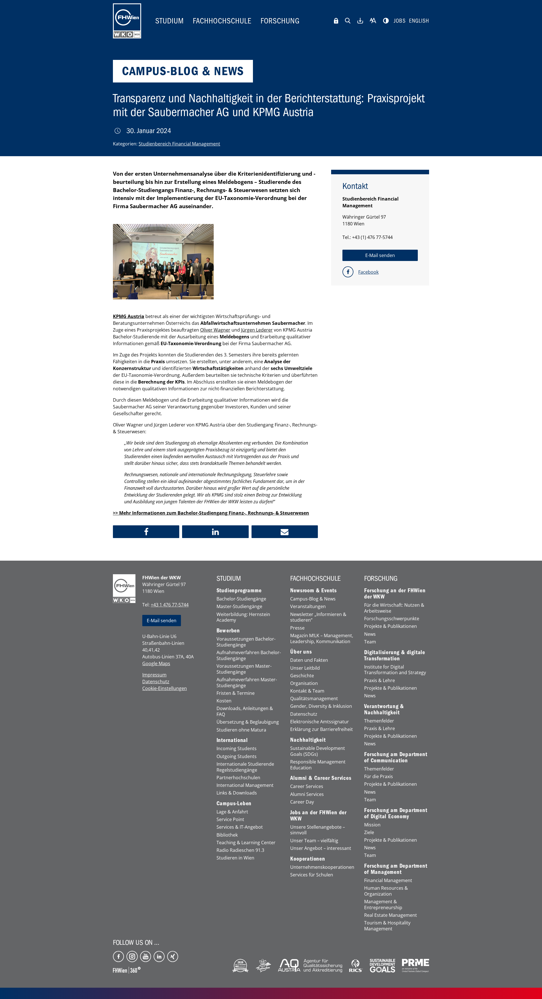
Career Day (302, 802)
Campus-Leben (234, 803)
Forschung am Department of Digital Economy (395, 813)
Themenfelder (379, 721)
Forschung (280, 20)
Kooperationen (307, 859)
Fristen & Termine (236, 693)
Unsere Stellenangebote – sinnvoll (317, 830)
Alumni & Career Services (320, 778)
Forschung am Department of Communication (395, 757)
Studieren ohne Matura (241, 730)
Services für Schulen (311, 875)
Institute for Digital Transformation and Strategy (395, 670)
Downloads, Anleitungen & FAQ (245, 711)
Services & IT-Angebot (240, 827)
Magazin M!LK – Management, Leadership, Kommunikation (321, 639)
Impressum (154, 675)
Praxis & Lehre (379, 681)
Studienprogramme (239, 590)
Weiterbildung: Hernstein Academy (243, 617)
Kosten (224, 701)
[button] (146, 531)
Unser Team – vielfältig (314, 841)
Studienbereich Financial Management (179, 144)
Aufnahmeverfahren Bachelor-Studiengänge (249, 655)
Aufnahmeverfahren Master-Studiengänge (247, 683)
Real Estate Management (390, 915)
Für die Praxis (378, 777)
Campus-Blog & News (313, 599)
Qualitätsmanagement (314, 699)
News (370, 634)
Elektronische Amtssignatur (319, 722)
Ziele (369, 832)
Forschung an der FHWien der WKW (394, 593)
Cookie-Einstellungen (164, 688)
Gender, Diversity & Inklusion (321, 706)
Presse (297, 628)
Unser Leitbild (305, 668)
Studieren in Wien (235, 858)
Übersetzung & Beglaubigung (248, 722)
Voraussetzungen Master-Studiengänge (244, 669)
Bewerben (228, 631)
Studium (169, 20)
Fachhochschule (222, 20)
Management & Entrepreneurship (383, 905)
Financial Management (388, 880)
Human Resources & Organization (386, 891)
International (232, 740)
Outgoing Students (237, 756)
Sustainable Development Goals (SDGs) (317, 751)
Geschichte (302, 676)
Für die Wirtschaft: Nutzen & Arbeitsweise (394, 608)
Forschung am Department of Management (395, 869)
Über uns (301, 652)
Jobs (400, 21)
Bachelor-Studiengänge (241, 599)
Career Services (306, 786)
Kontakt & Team (307, 691)
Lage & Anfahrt (232, 812)
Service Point (230, 819)
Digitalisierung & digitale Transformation (394, 655)
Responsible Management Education (318, 765)
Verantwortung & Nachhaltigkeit (384, 709)
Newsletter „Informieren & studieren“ (318, 617)
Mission (372, 825)
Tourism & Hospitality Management (387, 926)
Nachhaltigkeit (307, 740)
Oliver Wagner (215, 330)
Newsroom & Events (313, 590)
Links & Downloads (237, 793)
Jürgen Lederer (257, 330)
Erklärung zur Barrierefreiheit (321, 729)
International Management (245, 785)
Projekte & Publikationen (390, 626)
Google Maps (156, 663)
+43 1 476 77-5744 (170, 605)
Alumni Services (307, 794)
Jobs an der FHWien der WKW (318, 815)
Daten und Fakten (309, 660)
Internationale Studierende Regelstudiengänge (245, 767)
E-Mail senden (161, 620)
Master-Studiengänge (239, 607)
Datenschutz (155, 681)
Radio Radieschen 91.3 (240, 850)
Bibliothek (227, 835)
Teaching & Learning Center (246, 843)
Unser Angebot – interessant (320, 848)
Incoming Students (237, 749)
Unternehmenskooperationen (322, 867)
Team (370, 642)
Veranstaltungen (308, 607)
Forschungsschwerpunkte (391, 619)
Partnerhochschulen (238, 778)
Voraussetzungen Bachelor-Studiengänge (246, 642)
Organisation (304, 683)
